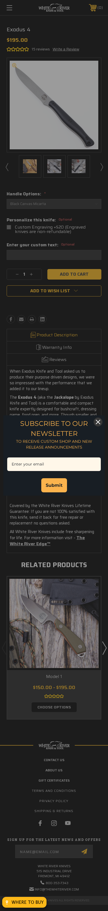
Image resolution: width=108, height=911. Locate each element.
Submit (54, 485)
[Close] (98, 422)
